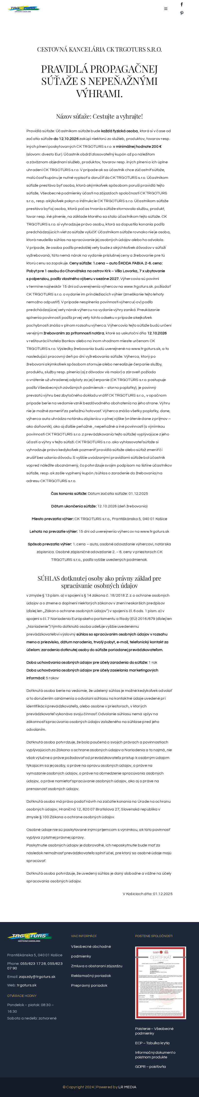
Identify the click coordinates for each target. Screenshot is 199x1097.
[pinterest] (182, 13)
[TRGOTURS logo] (23, 7)
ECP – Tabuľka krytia (152, 1043)
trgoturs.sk (26, 985)
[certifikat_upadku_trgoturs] (160, 948)
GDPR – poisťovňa (150, 1067)
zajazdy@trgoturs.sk (37, 977)
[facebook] (182, 4)
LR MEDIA (127, 1087)
